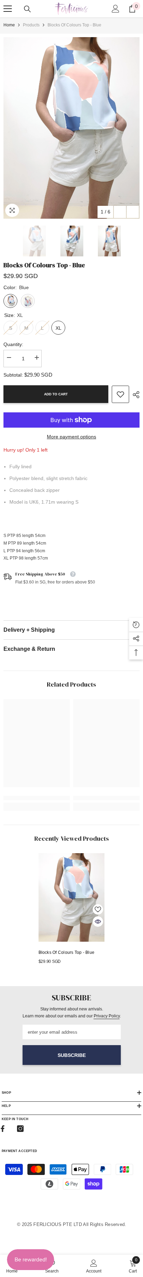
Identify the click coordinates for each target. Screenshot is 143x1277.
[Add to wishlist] (98, 909)
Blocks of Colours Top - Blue (67, 952)
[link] (120, 394)
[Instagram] (20, 1128)
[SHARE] (134, 394)
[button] (120, 212)
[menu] (7, 9)
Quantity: (13, 344)
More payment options (71, 436)
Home (9, 25)
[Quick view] (98, 921)
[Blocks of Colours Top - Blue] (72, 897)
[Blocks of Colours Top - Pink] (27, 300)
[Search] (27, 9)
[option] (71, 128)
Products (31, 25)
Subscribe (72, 1055)
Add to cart (56, 394)
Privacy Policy (107, 1016)
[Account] (115, 8)
